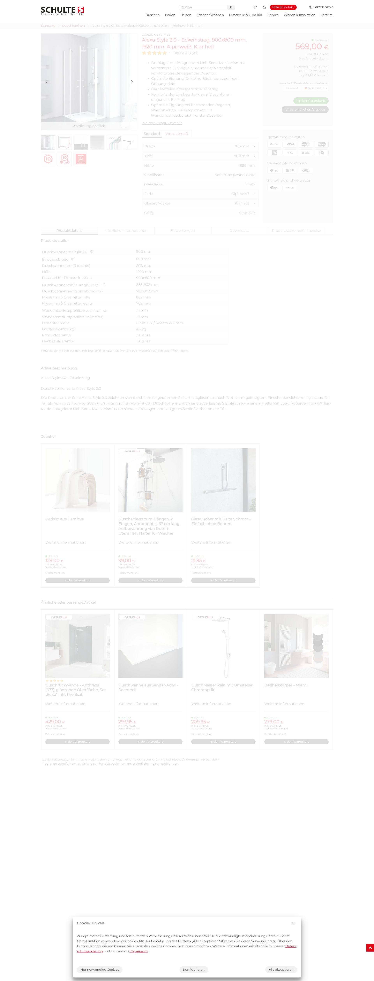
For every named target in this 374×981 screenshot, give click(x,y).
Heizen (185, 15)
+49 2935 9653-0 (323, 7)
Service (273, 15)
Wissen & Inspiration (299, 15)
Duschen (153, 15)
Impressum (139, 951)
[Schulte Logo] (62, 11)
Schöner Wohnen (210, 15)
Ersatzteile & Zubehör (245, 15)
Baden (170, 15)
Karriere (327, 15)
